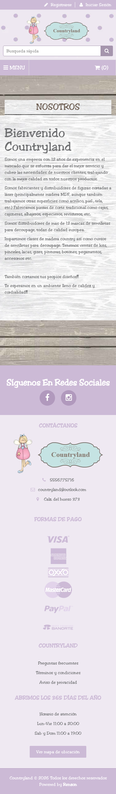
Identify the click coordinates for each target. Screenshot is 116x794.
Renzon (70, 784)
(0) (104, 67)
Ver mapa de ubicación (58, 752)
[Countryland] (58, 30)
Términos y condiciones (58, 672)
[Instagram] (68, 398)
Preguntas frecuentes (58, 663)
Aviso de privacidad (58, 682)
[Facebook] (47, 398)
